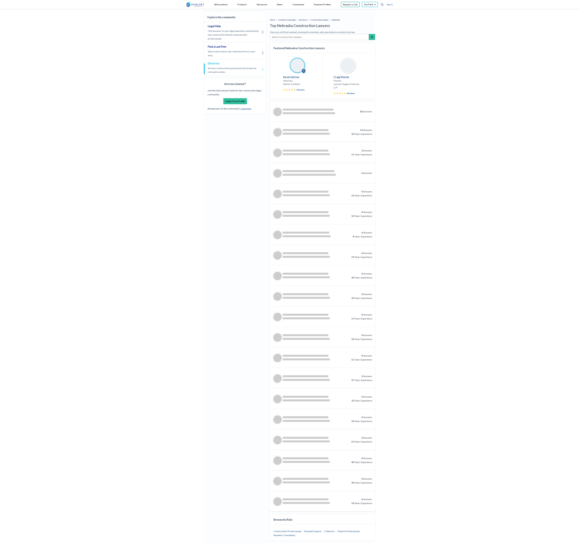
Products (242, 4)
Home (272, 20)
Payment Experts (313, 531)
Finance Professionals (348, 531)
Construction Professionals (288, 531)
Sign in (390, 4)
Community (298, 4)
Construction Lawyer (319, 20)
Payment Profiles (322, 4)
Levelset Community (287, 20)
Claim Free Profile (235, 101)
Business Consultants (284, 535)
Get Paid (368, 4)
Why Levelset (221, 4)
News (280, 4)
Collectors (329, 531)
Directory (303, 20)
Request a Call (350, 4)
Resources (262, 4)
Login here (245, 108)
